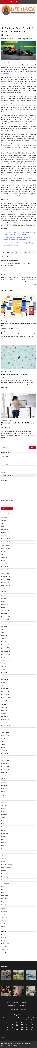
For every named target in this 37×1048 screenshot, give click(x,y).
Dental (3, 808)
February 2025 (5, 570)
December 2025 (5, 539)
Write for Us (4, 946)
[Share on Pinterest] (25, 252)
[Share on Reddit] (29, 252)
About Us (3, 937)
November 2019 (5, 766)
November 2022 (5, 654)
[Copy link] (7, 257)
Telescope (4, 917)
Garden (3, 852)
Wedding (3, 926)
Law (2, 874)
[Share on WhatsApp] (21, 252)
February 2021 (5, 719)
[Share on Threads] (3, 257)
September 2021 (5, 698)
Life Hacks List (19, 1043)
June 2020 (4, 744)
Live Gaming (4, 877)
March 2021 (4, 716)
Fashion (3, 830)
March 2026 (4, 529)
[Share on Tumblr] (34, 252)
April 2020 (4, 751)
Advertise (4, 952)
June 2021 (4, 707)
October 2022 (5, 657)
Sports (3, 908)
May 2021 (4, 710)
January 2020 (5, 760)
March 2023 (4, 641)
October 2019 (5, 769)
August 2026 (4, 517)
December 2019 (5, 763)
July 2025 (3, 554)
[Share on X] (12, 252)
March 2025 (4, 567)
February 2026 (5, 532)
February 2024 (5, 607)
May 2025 (4, 560)
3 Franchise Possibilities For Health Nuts (14, 374)
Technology (4, 914)
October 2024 (5, 582)
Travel (3, 923)
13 (17, 1025)
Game (2, 845)
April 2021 (4, 713)
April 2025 (4, 564)
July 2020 (3, 741)
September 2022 (5, 660)
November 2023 (5, 617)
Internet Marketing (6, 867)
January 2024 (5, 610)
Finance (3, 836)
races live (22, 263)
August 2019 (4, 775)
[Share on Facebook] (8, 252)
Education (4, 814)
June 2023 (4, 632)
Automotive (4, 799)
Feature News (5, 833)
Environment (4, 824)
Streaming (4, 911)
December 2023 (5, 613)
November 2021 (5, 691)
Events (3, 827)
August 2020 (4, 738)
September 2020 (5, 735)
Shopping (4, 902)
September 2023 (5, 623)
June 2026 (4, 523)
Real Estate (4, 898)
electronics (4, 817)
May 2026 (4, 526)
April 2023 (4, 638)
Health (3, 861)
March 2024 (4, 604)
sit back (10, 265)
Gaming (3, 848)
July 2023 (3, 629)
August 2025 (4, 551)
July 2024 (3, 592)
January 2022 (5, 685)
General (3, 855)
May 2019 (4, 785)
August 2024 (4, 588)
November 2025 (5, 542)
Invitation (3, 870)
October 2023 (5, 620)
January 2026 (5, 535)
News (2, 880)
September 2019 (5, 772)
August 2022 (4, 663)
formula (16, 263)
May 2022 (4, 673)
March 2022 (4, 679)
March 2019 (4, 791)
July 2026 (3, 520)
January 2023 (5, 648)
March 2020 (4, 754)
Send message (7, 508)
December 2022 (5, 651)
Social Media (4, 905)
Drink (2, 811)
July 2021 (3, 704)
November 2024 (5, 579)
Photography (4, 895)
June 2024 (4, 595)
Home (2, 934)
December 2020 (5, 726)
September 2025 (5, 548)
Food (2, 839)
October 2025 (5, 545)
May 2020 (4, 747)
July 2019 (3, 779)
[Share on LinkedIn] (16, 252)
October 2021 (5, 694)
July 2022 (3, 666)
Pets (2, 892)
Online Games (5, 883)
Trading (3, 920)
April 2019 (4, 788)
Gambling (4, 842)
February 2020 (5, 757)
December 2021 (5, 688)
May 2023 (4, 635)
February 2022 (5, 682)
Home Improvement (6, 864)
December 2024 (5, 576)
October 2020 (5, 732)
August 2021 (4, 701)
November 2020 (5, 729)
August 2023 (4, 626)
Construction (4, 805)
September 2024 (5, 585)
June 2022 (4, 669)
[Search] (34, 19)
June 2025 (4, 557)
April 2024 (4, 601)
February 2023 (5, 645)
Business (10, 263)
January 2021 (5, 722)
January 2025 (5, 573)
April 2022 (4, 676)
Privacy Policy (5, 943)
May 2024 (4, 598)
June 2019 (4, 782)
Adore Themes (13, 1045)
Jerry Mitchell (26, 39)
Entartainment (5, 820)
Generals (3, 858)
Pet (2, 889)
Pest (2, 886)
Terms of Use (4, 949)
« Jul (2, 1037)
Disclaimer (4, 940)
